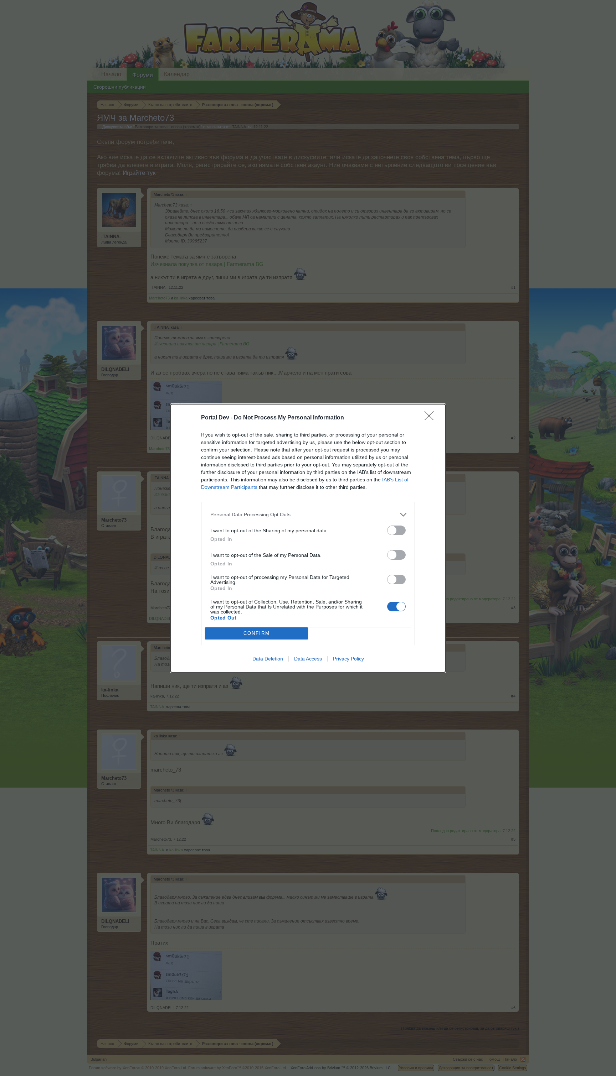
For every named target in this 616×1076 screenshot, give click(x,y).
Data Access (308, 659)
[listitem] (308, 514)
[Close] (431, 418)
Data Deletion (267, 659)
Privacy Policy (348, 659)
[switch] (396, 530)
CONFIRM (256, 633)
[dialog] (308, 538)
